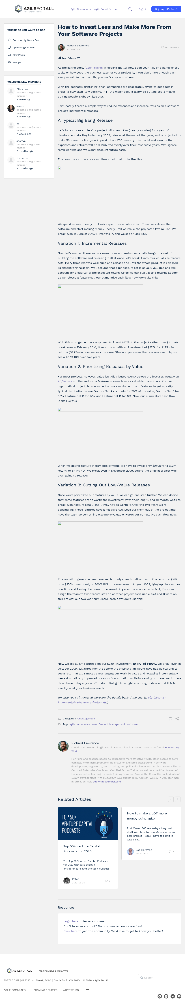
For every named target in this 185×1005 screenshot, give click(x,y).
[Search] (130, 9)
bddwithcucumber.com (107, 781)
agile (72, 724)
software (132, 724)
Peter (75, 878)
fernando (21, 158)
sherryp (20, 140)
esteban (21, 106)
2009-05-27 (142, 853)
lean (94, 724)
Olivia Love (22, 89)
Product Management (111, 724)
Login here (70, 921)
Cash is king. (94, 67)
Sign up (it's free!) (166, 9)
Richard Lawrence (77, 45)
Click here (70, 931)
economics (83, 724)
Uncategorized (86, 718)
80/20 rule (65, 381)
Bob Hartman (144, 849)
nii (17, 123)
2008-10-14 (73, 49)
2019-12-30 (78, 882)
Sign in (143, 9)
